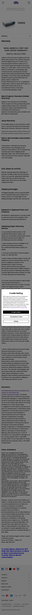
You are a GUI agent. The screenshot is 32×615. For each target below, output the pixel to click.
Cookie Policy (13, 307)
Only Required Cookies (16, 316)
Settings (16, 321)
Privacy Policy (24, 307)
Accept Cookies (16, 312)
